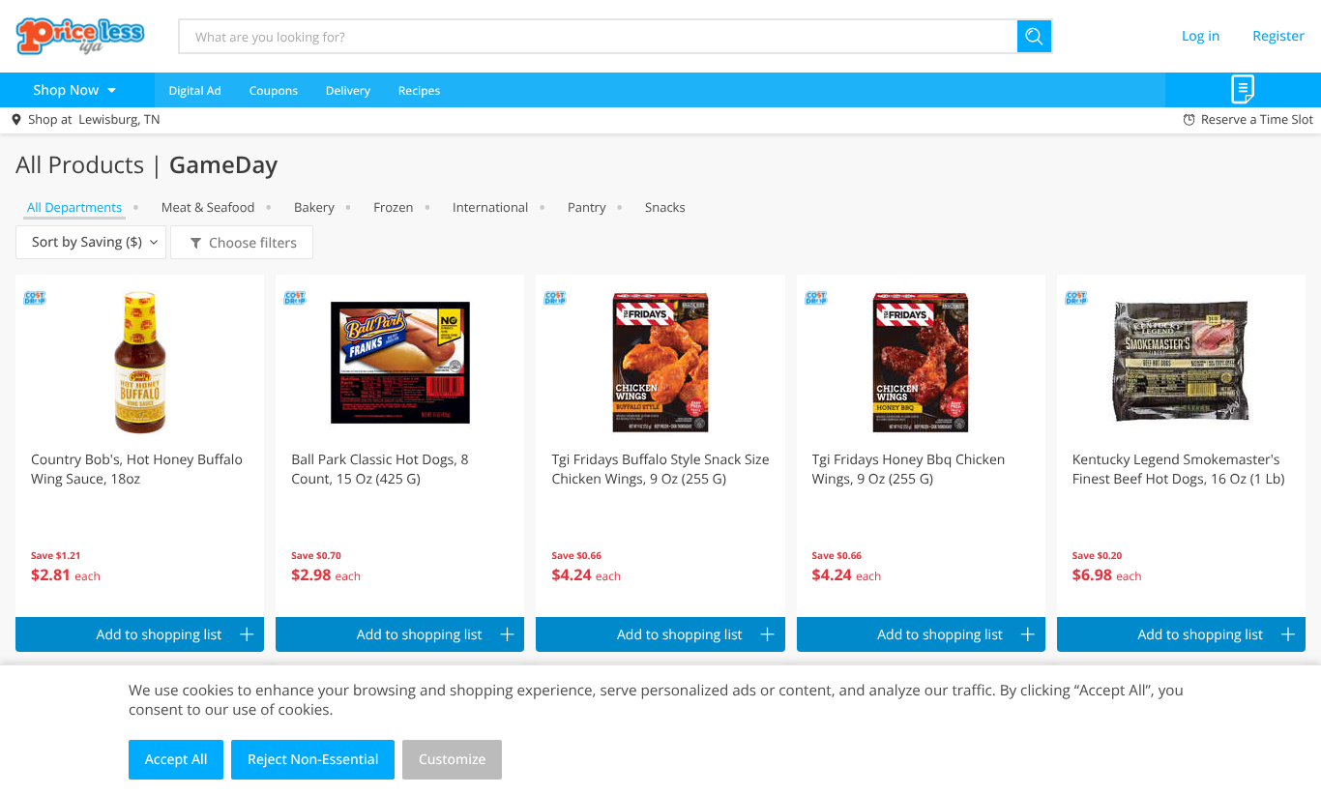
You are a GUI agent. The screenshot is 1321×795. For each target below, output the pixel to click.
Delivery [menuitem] (348, 90)
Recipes (419, 90)
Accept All (176, 760)
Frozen (393, 207)
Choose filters (253, 243)
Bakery (314, 207)
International (490, 207)
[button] (139, 446)
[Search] (1035, 36)
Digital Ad (194, 90)
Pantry (586, 207)
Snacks (665, 207)
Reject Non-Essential (313, 760)
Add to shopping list (159, 635)
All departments (74, 207)
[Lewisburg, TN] (80, 36)
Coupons (274, 90)
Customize (452, 760)
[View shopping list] (1243, 90)
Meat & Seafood (208, 207)
